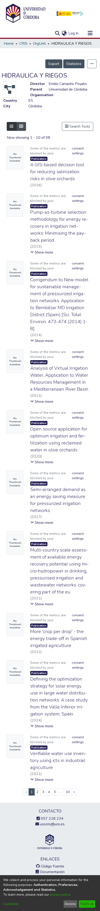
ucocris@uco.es (52, 824)
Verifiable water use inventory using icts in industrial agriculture (58, 760)
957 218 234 (51, 818)
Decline (70, 904)
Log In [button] (73, 33)
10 (68, 792)
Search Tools (79, 126)
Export (53, 63)
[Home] (25, 13)
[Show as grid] (21, 126)
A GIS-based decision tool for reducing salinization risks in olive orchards (57, 172)
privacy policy (60, 894)
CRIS (23, 43)
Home (9, 43)
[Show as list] (12, 126)
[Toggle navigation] (90, 33)
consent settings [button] (78, 151)
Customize (10, 904)
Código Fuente (52, 866)
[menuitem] (64, 33)
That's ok (87, 904)
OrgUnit (39, 43)
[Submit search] (57, 33)
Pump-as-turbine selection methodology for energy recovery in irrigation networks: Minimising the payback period (59, 226)
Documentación (52, 871)
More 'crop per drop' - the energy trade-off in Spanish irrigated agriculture (58, 638)
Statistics (73, 63)
